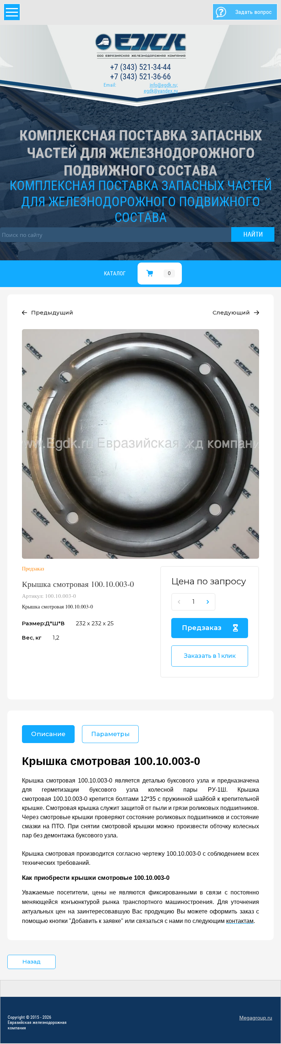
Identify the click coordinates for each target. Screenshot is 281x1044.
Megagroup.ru (255, 1018)
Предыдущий (52, 312)
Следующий (231, 312)
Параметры (110, 734)
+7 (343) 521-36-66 (140, 76)
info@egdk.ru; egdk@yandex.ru (161, 88)
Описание (48, 734)
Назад (31, 961)
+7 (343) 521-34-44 (140, 67)
